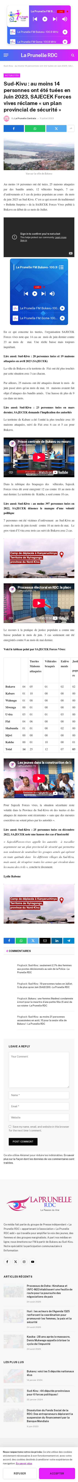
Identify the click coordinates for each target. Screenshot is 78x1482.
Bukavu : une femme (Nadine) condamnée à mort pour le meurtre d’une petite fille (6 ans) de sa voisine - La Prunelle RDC (45, 1002)
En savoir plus (24, 1463)
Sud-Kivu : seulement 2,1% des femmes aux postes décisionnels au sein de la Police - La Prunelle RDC (44, 969)
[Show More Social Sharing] (70, 128)
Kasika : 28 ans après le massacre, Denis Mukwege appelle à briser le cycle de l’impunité (48, 1340)
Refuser (20, 1473)
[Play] (45, 19)
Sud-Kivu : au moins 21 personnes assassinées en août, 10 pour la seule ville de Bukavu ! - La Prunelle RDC (42, 1020)
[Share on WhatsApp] (35, 128)
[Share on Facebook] (14, 128)
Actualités (12, 75)
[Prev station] (55, 19)
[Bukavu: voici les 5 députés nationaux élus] (14, 1376)
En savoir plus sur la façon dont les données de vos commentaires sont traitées (39, 1159)
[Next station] (35, 19)
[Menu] (6, 55)
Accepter (57, 1473)
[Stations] (61, 267)
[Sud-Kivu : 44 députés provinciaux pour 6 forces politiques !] (14, 1395)
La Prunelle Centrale (25, 118)
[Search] (72, 55)
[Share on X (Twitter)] (56, 128)
